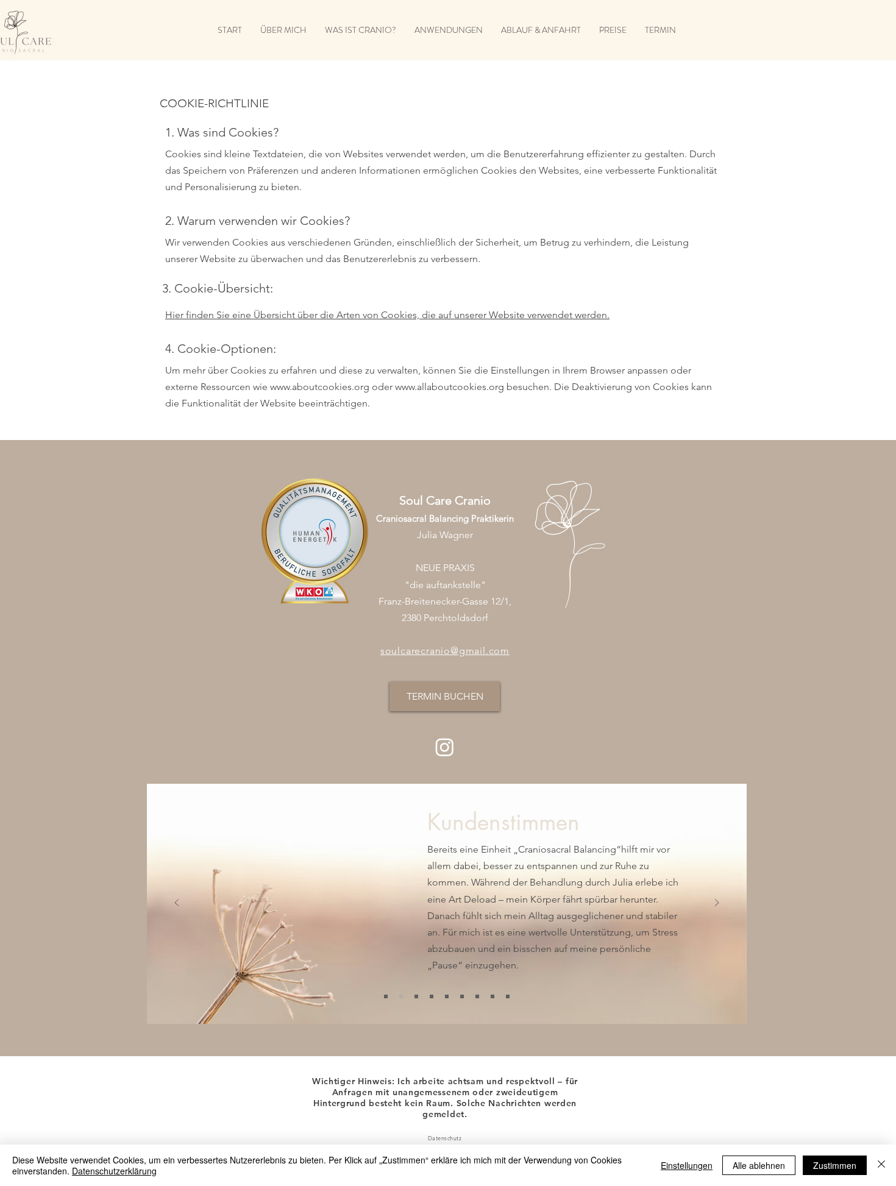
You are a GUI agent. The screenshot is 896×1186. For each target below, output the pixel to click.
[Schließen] (881, 1165)
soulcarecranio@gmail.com (445, 650)
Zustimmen (834, 1165)
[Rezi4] (462, 996)
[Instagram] (445, 747)
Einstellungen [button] (687, 1165)
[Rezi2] (447, 996)
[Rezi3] (401, 996)
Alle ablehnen (759, 1165)
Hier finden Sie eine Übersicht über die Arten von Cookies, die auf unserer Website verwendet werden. (387, 315)
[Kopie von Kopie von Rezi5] (508, 996)
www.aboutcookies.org (319, 386)
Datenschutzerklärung (114, 1171)
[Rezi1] (416, 996)
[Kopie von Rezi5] (492, 996)
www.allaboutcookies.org (449, 386)
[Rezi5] (477, 996)
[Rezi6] (386, 996)
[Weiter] (717, 903)
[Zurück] (177, 903)
